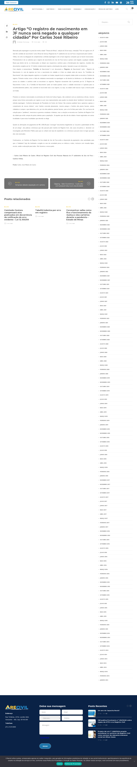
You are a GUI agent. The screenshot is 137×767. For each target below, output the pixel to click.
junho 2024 (103, 148)
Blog (15, 24)
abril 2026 (103, 54)
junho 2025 (103, 97)
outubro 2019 (104, 386)
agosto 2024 (104, 139)
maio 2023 (103, 203)
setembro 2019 (104, 391)
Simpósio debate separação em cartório (30, 185)
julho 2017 (103, 501)
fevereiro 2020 (104, 369)
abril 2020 (103, 361)
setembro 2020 (104, 339)
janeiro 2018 (104, 476)
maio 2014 (103, 663)
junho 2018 (103, 454)
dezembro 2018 (105, 429)
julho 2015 (103, 603)
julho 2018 (103, 450)
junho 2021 (103, 301)
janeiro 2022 (104, 271)
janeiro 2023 (104, 220)
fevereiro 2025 (104, 114)
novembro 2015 (105, 586)
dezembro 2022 (105, 225)
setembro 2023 (104, 186)
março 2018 (103, 467)
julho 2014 (103, 654)
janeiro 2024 (104, 169)
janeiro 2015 (104, 629)
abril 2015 (103, 616)
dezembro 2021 (105, 276)
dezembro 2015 (105, 582)
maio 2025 (103, 101)
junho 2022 (103, 250)
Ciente (59, 764)
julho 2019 (103, 399)
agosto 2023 (104, 190)
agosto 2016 (104, 548)
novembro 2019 (105, 382)
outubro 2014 (104, 642)
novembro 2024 (105, 127)
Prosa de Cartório (105, 9)
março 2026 (103, 59)
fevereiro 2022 (104, 267)
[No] (134, 761)
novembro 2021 (105, 280)
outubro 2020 (104, 335)
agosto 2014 (104, 650)
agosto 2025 (104, 88)
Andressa (19, 42)
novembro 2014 (105, 637)
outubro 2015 (104, 590)
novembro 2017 (105, 484)
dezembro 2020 (105, 327)
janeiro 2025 (104, 118)
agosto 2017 (104, 497)
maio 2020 (103, 356)
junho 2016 (103, 556)
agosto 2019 (104, 395)
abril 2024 (103, 156)
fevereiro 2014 (104, 676)
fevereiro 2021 (104, 318)
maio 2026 (103, 50)
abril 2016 (103, 565)
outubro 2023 (104, 182)
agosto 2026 (104, 37)
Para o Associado (64, 9)
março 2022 (103, 263)
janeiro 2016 (104, 578)
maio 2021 (103, 305)
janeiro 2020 (104, 373)
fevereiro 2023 (104, 216)
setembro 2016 (104, 544)
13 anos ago (26, 42)
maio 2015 (103, 612)
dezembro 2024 (105, 122)
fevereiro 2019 (104, 420)
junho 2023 (103, 199)
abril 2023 (103, 208)
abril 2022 (103, 259)
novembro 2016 (105, 535)
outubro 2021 (104, 284)
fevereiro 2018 (104, 471)
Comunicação (90, 9)
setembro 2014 (104, 646)
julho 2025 (103, 93)
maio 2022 (103, 254)
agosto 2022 (104, 242)
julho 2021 (103, 297)
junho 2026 (103, 46)
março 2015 (103, 620)
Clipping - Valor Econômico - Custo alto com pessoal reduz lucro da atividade (68, 185)
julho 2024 (103, 144)
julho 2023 (103, 195)
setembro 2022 (104, 237)
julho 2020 (103, 348)
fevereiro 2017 (104, 522)
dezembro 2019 (105, 378)
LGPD (117, 9)
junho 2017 (103, 505)
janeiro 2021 (104, 322)
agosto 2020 (104, 344)
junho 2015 (103, 608)
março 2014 (103, 671)
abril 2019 (103, 412)
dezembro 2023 (105, 173)
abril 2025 (103, 105)
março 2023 (103, 212)
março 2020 (103, 365)
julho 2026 (103, 42)
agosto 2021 (104, 293)
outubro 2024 (104, 131)
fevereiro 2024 (104, 165)
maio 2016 (103, 561)
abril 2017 (103, 514)
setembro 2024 (104, 135)
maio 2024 (103, 152)
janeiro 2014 (104, 680)
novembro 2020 (105, 331)
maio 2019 (103, 407)
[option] (18, 213)
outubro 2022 (104, 233)
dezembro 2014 (105, 633)
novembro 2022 (105, 229)
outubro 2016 (104, 539)
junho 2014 (103, 659)
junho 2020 (103, 352)
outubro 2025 (104, 80)
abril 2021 (103, 310)
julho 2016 (103, 552)
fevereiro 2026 (104, 63)
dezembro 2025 (105, 71)
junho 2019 (103, 403)
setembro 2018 (104, 442)
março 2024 (103, 161)
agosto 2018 (104, 446)
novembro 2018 (105, 433)
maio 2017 (103, 510)
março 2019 (103, 416)
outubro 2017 (104, 488)
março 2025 (103, 110)
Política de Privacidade (73, 764)
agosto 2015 (104, 599)
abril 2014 (103, 667)
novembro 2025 (105, 76)
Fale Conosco (11, 2)
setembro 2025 (104, 84)
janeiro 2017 (104, 527)
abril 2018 (103, 463)
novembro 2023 (105, 178)
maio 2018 (103, 459)
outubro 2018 (104, 437)
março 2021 (103, 314)
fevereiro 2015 (104, 624)
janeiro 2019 (104, 425)
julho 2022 (103, 246)
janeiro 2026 (104, 67)
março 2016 (103, 569)
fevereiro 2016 (104, 573)
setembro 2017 (104, 493)
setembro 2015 (104, 595)
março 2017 (103, 518)
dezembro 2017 (105, 480)
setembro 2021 (104, 288)
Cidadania (77, 9)
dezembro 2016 (105, 531)
